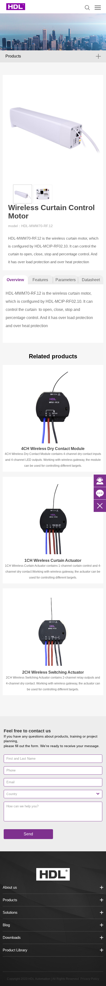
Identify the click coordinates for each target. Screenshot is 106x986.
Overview (15, 280)
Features (40, 280)
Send (28, 834)
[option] (53, 125)
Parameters (65, 280)
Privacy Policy (89, 979)
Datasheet (91, 280)
